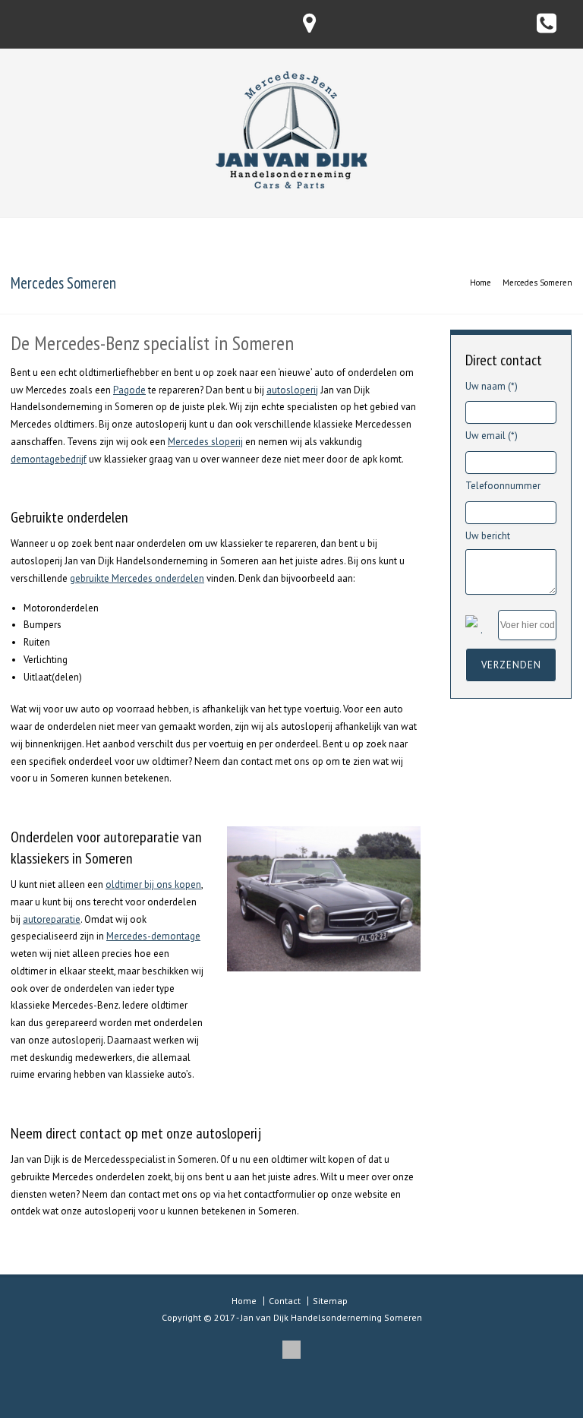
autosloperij (292, 390)
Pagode (129, 390)
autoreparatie (51, 919)
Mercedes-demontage (153, 936)
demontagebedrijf (49, 459)
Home (244, 1300)
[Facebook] (291, 1350)
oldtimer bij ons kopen (153, 884)
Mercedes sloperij (205, 441)
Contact (285, 1300)
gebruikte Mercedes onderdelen (137, 578)
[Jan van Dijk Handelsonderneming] (291, 184)
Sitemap (330, 1300)
